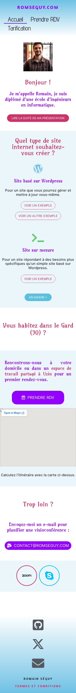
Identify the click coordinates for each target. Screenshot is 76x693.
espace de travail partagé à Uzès (38, 371)
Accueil (15, 19)
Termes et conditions (38, 686)
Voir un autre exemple (38, 216)
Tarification (19, 28)
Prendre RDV (45, 19)
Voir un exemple (38, 205)
